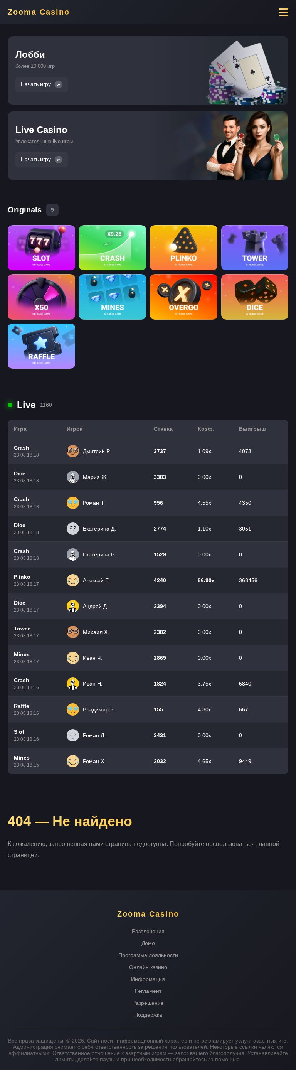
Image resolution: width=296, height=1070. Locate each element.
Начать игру (36, 84)
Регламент (148, 991)
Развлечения (148, 931)
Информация (148, 979)
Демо (148, 943)
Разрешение (148, 1003)
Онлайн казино (148, 967)
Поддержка (148, 1015)
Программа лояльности (148, 955)
